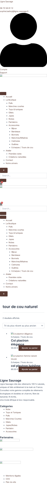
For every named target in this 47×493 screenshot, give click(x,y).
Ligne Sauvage (6, 1)
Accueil (9, 97)
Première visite (15, 154)
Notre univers (12, 163)
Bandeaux (15, 131)
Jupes (11, 116)
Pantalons (13, 122)
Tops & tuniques (16, 109)
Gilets (11, 112)
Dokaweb (15, 488)
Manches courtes (16, 106)
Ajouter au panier (30, 348)
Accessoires (14, 125)
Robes (11, 119)
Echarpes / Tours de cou (22, 147)
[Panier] (1, 183)
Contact (9, 160)
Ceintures (15, 141)
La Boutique (11, 100)
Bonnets (15, 135)
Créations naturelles (17, 157)
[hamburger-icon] (3, 93)
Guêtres (14, 144)
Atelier (8, 150)
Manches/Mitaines (19, 138)
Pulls (11, 103)
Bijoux (14, 128)
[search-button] (3, 180)
